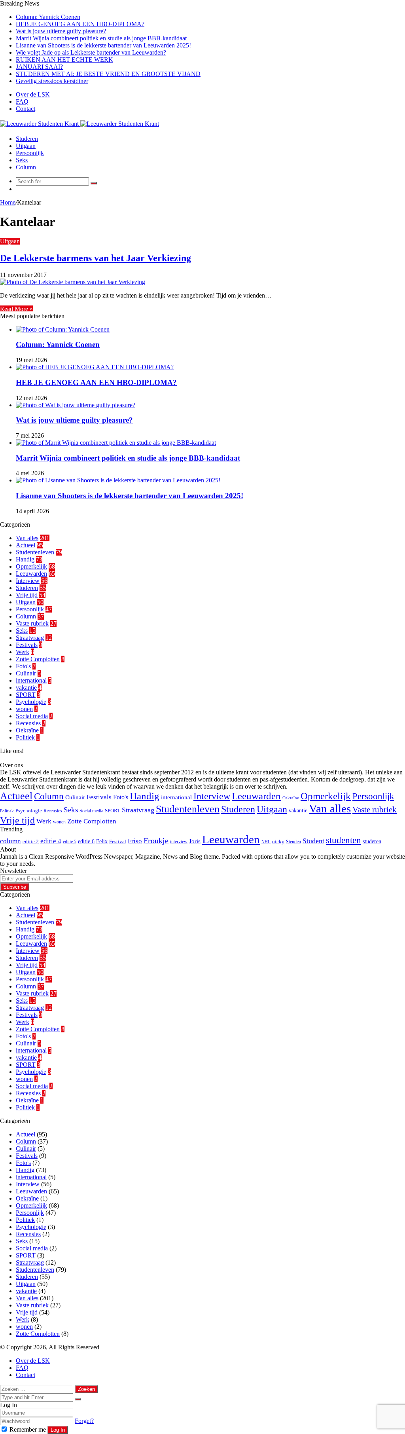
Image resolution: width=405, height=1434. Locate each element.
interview (178, 841)
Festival (117, 841)
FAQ (22, 101)
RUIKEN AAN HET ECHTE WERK (64, 59)
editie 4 (50, 841)
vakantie (26, 687)
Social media (32, 716)
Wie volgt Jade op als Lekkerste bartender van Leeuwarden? (91, 52)
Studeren (27, 138)
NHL (266, 842)
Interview (28, 580)
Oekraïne (27, 730)
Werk (22, 652)
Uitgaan (26, 145)
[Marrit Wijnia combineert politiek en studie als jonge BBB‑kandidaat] (116, 442)
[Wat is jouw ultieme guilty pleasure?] (75, 405)
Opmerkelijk (31, 566)
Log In (58, 1430)
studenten (343, 840)
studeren (372, 841)
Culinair (26, 673)
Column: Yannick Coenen (48, 16)
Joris (195, 841)
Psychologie (31, 701)
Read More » (16, 308)
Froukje (156, 840)
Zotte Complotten (38, 659)
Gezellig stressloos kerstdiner (52, 81)
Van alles (27, 538)
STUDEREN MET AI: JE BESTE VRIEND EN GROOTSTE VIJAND (108, 73)
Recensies (28, 723)
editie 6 (86, 841)
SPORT (26, 694)
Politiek (25, 737)
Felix (102, 841)
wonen (24, 709)
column (10, 841)
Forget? (84, 1420)
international (31, 680)
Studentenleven (35, 552)
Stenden (293, 841)
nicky (278, 841)
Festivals (27, 644)
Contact (25, 108)
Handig (25, 559)
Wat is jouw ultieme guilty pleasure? (61, 31)
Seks (22, 160)
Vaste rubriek (32, 623)
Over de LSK (33, 94)
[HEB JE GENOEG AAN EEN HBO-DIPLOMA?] (95, 367)
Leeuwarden (31, 573)
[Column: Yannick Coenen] (63, 329)
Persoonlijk (30, 153)
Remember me (27, 1429)
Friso (135, 841)
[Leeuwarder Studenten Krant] (79, 123)
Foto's (23, 666)
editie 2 (31, 841)
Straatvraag (30, 637)
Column (26, 167)
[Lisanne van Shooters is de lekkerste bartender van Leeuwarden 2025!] (118, 480)
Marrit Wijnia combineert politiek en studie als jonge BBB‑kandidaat (101, 38)
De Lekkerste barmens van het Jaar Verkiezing (95, 258)
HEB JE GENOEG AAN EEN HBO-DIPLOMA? (80, 24)
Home (7, 202)
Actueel (25, 545)
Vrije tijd (27, 595)
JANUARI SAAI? (39, 66)
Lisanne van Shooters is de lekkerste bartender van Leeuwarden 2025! (103, 45)
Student (313, 841)
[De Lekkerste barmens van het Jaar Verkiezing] (72, 282)
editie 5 (69, 841)
